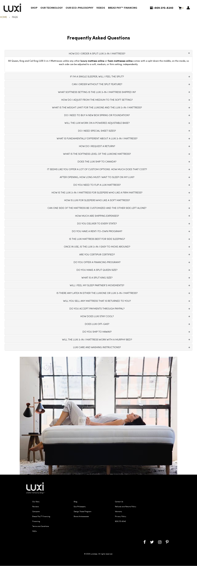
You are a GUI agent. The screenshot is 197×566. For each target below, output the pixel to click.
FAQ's (34, 531)
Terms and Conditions (40, 526)
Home (4, 16)
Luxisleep (93, 554)
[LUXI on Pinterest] (167, 542)
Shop (34, 7)
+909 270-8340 (163, 8)
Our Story (36, 501)
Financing (36, 521)
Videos (100, 7)
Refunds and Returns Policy (125, 506)
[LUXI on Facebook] (144, 542)
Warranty (118, 511)
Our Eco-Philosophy (79, 7)
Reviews (35, 506)
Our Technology (51, 7)
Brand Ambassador (81, 516)
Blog (75, 501)
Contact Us (119, 501)
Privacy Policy (120, 516)
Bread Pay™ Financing (122, 7)
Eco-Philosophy (80, 506)
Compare (36, 511)
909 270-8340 (120, 521)
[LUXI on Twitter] (152, 542)
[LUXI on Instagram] (159, 542)
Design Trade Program (82, 511)
